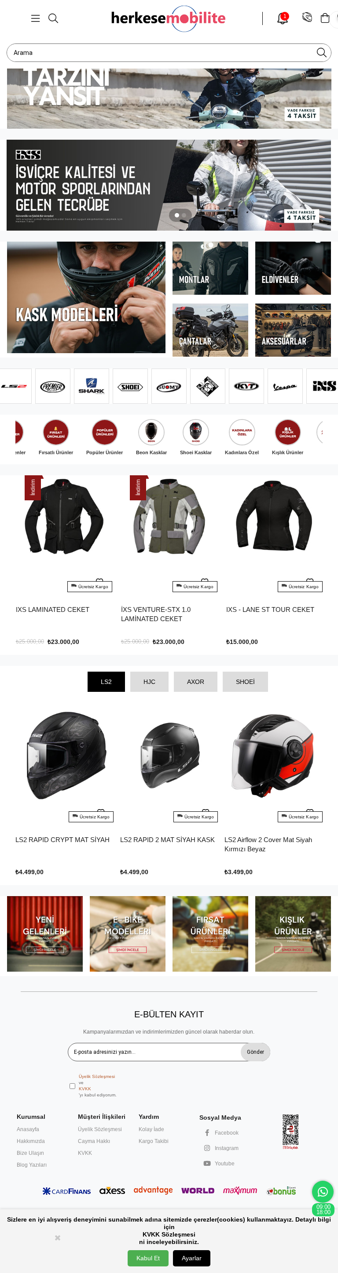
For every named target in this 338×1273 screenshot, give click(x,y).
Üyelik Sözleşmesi (97, 1076)
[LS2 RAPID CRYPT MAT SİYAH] (64, 766)
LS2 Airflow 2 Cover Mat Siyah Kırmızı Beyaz (268, 844)
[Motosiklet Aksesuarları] (293, 330)
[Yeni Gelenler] (45, 934)
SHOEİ (245, 681)
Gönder (255, 1052)
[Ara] (321, 52)
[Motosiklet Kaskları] (86, 297)
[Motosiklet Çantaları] (211, 330)
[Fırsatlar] (211, 934)
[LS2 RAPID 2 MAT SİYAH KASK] (169, 766)
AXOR (195, 681)
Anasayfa (28, 1129)
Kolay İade (151, 1129)
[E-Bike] (128, 934)
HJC (149, 681)
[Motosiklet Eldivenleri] (293, 268)
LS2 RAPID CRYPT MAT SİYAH (62, 839)
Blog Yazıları (32, 1165)
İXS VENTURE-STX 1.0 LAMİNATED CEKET (50, 614)
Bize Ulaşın (30, 1153)
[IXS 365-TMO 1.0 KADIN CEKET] (274, 536)
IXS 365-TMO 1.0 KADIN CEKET (274, 609)
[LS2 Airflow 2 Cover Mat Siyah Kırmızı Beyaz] (273, 766)
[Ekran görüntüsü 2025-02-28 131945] (291, 1132)
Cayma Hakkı (94, 1141)
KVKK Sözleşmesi (169, 1234)
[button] (177, 215)
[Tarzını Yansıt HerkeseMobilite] (169, 83)
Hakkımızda (31, 1141)
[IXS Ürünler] (169, 185)
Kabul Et (148, 1258)
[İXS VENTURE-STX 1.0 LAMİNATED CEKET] (64, 536)
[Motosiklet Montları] (211, 268)
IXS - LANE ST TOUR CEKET (165, 609)
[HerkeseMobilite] (169, 18)
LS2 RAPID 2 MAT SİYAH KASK (167, 839)
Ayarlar (192, 1258)
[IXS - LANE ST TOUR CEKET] (169, 536)
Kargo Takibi (154, 1141)
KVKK (85, 1088)
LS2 (106, 681)
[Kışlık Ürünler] (293, 934)
